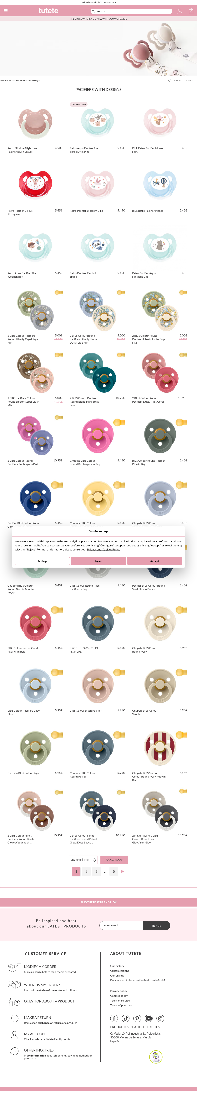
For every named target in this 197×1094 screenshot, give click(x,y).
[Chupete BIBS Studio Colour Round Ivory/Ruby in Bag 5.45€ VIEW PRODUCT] (160, 747)
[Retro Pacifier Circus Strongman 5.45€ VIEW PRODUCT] (35, 184)
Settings (42, 561)
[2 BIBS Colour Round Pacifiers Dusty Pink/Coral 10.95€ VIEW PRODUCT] (160, 372)
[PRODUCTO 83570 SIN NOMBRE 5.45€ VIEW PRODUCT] (98, 622)
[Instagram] (160, 1018)
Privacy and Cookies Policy (103, 549)
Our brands (117, 975)
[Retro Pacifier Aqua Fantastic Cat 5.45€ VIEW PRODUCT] (160, 247)
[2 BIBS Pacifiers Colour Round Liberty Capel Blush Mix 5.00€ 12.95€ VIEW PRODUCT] (35, 372)
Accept (154, 561)
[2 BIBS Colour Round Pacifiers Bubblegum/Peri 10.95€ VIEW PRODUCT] (35, 434)
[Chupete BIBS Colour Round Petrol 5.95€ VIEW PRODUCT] (98, 747)
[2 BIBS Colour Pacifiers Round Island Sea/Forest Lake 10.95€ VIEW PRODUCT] (98, 372)
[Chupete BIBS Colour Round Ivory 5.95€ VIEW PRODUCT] (160, 622)
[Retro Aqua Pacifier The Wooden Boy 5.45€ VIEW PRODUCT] (35, 247)
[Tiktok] (125, 1018)
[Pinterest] (137, 1018)
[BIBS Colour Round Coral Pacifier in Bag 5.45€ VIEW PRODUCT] (35, 622)
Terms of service (120, 1000)
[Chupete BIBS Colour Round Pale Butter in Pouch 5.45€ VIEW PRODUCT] (98, 497)
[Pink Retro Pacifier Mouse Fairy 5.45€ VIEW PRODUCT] (160, 122)
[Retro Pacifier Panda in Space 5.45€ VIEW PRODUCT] (98, 247)
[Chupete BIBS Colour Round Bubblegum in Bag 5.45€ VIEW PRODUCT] (98, 434)
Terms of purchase (121, 1005)
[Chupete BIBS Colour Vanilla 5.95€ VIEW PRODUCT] (160, 684)
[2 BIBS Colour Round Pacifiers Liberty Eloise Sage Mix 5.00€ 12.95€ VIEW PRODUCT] (160, 309)
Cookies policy (119, 995)
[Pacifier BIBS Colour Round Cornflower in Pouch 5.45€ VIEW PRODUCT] (35, 497)
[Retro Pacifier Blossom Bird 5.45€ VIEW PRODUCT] (98, 184)
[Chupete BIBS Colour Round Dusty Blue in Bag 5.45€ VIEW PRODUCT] (160, 497)
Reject (98, 561)
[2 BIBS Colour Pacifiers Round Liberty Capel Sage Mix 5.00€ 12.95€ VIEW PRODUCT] (35, 309)
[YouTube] (149, 1018)
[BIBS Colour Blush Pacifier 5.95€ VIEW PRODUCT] (98, 684)
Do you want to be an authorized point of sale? (137, 980)
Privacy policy (118, 990)
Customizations (119, 970)
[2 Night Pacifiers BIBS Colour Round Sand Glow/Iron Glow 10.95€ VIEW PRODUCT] (160, 809)
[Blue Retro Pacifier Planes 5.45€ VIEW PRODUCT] (160, 184)
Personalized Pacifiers (9, 80)
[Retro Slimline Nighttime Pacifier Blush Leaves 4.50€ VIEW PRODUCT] (35, 122)
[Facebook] (114, 1018)
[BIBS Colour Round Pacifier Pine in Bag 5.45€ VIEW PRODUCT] (160, 434)
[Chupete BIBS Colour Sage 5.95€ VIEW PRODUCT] (35, 747)
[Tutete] (59, 11)
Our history (117, 965)
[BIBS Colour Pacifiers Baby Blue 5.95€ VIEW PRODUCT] (35, 684)
